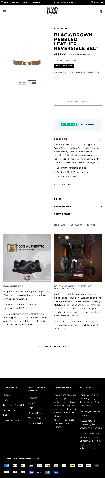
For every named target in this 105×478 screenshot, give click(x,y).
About (31, 403)
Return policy (63, 214)
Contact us (85, 440)
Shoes (6, 394)
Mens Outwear (11, 420)
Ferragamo (61, 28)
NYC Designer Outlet (20, 458)
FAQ (30, 408)
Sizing (58, 199)
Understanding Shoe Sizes (84, 72)
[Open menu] (7, 11)
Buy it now (78, 113)
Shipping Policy (64, 206)
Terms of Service (37, 418)
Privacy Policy (35, 423)
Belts (5, 400)
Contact (32, 397)
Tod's (5, 415)
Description (61, 139)
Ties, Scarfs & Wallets (14, 405)
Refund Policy (36, 413)
